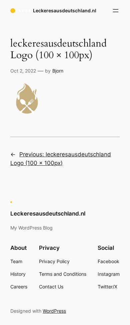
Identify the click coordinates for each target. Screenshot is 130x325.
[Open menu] (116, 11)
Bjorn (57, 71)
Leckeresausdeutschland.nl (64, 10)
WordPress (54, 311)
